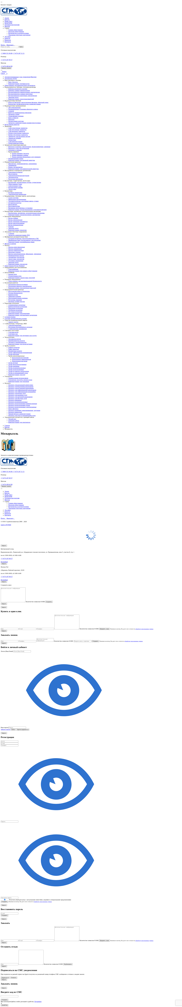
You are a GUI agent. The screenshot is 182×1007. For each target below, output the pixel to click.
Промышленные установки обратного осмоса (23, 109)
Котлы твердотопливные (16, 223)
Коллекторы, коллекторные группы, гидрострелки (24, 182)
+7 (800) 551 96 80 (6, 53)
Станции (11, 233)
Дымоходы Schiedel (14, 138)
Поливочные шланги (15, 351)
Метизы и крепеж (10, 243)
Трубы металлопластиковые (17, 364)
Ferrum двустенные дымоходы (18, 135)
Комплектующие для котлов (17, 230)
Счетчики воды (13, 332)
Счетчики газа (13, 334)
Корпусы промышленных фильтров (19, 112)
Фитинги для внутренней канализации (21, 388)
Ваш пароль (4, 727)
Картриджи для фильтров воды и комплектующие (24, 104)
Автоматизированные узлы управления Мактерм (20, 77)
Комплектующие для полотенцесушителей (22, 288)
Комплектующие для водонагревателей (21, 99)
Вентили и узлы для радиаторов (18, 148)
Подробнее (4, 562)
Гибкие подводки (14, 347)
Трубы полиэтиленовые (16, 369)
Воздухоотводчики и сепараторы (19, 291)
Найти (21, 47)
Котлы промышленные (15, 225)
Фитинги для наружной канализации (20, 397)
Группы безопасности (15, 293)
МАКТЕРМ (8, 23)
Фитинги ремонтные (15, 412)
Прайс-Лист (8, 21)
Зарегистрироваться (23, 729)
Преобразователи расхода (16, 340)
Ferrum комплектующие (16, 143)
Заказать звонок (6, 68)
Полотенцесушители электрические (20, 286)
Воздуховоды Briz (14, 206)
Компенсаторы (13, 295)
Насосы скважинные (15, 249)
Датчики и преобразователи (17, 342)
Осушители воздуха (14, 203)
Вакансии (8, 40)
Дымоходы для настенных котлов (19, 136)
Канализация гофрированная (21, 359)
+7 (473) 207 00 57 (6, 60)
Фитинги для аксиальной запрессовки (20, 385)
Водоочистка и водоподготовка (18, 33)
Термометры (12, 165)
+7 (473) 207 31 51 (18, 53)
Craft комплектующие (15, 141)
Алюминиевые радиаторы (16, 305)
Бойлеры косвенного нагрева (17, 89)
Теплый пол (12, 419)
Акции (7, 18)
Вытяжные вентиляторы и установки (20, 208)
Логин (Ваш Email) (7, 651)
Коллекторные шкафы (15, 187)
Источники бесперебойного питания (20, 327)
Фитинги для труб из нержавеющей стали (22, 415)
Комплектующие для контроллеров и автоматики (24, 215)
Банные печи (12, 274)
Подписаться (5, 977)
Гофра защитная (13, 349)
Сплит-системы (13, 198)
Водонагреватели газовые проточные (20, 94)
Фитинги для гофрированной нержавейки (22, 392)
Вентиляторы (12, 204)
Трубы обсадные (13, 354)
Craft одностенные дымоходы (17, 128)
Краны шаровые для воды (20, 153)
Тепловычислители (14, 339)
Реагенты (11, 119)
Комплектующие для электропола (19, 422)
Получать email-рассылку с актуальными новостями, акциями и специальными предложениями (40, 900)
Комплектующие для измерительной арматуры (23, 169)
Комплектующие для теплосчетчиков (20, 344)
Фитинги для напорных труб (17, 395)
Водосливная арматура (12, 124)
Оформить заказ (104, 629)
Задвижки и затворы (15, 150)
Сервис (7, 28)
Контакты (8, 42)
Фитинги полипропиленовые (17, 402)
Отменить (13, 977)
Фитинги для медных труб (17, 393)
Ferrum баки (12, 140)
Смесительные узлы (14, 186)
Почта (3, 45)
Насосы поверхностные (16, 250)
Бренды (7, 19)
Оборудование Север (15, 184)
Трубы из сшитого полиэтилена (18, 371)
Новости (7, 38)
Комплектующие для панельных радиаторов (22, 315)
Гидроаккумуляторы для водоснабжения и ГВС (23, 238)
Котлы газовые (13, 218)
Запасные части (13, 97)
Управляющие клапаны (16, 116)
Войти (13, 729)
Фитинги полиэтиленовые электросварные (22, 407)
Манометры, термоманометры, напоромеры (22, 163)
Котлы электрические (15, 220)
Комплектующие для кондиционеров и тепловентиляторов (27, 209)
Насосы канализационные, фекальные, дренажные (24, 254)
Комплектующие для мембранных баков (21, 242)
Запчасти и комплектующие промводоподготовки (24, 123)
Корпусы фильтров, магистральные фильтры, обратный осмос (28, 102)
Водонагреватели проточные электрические (22, 95)
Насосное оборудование (16, 31)
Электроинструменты (15, 172)
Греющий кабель (13, 420)
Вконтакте (11, 45)
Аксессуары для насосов (16, 259)
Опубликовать (68, 964)
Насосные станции (14, 252)
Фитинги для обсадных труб (17, 398)
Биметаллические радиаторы (17, 306)
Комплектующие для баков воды (18, 84)
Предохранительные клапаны (18, 298)
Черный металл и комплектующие (19, 414)
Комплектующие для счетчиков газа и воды (22, 335)
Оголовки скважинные (15, 260)
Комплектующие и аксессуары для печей (21, 278)
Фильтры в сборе (13, 114)
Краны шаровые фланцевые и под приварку (26, 157)
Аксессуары (12, 189)
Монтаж (7, 26)
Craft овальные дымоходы (16, 131)
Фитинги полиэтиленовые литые (19, 405)
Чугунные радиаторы (15, 312)
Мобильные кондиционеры (17, 199)
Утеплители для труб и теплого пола (20, 380)
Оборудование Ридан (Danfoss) (15, 266)
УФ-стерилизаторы (14, 107)
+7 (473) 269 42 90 (6, 66)
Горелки (11, 226)
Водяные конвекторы (15, 192)
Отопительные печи (14, 276)
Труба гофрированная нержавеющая (20, 352)
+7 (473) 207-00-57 (7, 558)
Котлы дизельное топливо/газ (17, 221)
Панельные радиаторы (15, 308)
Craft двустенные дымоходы (17, 129)
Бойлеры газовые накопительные (19, 90)
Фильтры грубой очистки (16, 301)
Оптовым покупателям (12, 25)
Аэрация (11, 111)
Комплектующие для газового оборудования (22, 271)
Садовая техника (10, 317)
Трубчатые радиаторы (15, 310)
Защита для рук (13, 322)
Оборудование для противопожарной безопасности (25, 281)
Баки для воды (13, 82)
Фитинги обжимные (15, 400)
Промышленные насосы (16, 255)
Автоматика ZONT (11, 78)
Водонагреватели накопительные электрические (24, 92)
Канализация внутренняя (20, 357)
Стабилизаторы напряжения (17, 329)
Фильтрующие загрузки (16, 121)
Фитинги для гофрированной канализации (22, 390)
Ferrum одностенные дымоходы (18, 133)
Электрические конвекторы (17, 194)
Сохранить (49, 601)
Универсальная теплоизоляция (18, 378)
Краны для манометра (15, 167)
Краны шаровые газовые (20, 155)
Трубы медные (13, 363)
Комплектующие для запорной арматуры (21, 160)
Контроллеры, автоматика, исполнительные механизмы (26, 213)
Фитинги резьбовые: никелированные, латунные (24, 410)
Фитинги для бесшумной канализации (20, 386)
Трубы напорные (13, 366)
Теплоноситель (13, 177)
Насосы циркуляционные (16, 247)
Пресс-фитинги (13, 409)
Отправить (95, 641)
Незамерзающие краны (15, 158)
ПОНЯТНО (5, 1005)
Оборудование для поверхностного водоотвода (20, 85)
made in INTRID (6, 525)
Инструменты (12, 174)
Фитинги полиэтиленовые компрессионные (22, 403)
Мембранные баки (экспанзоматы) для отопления (24, 240)
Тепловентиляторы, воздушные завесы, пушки (23, 201)
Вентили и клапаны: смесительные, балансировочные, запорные (29, 146)
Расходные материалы (15, 179)
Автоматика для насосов (16, 257)
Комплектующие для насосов (17, 264)
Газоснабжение (13, 269)
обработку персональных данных (144, 629)
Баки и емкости (13, 118)
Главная (7, 425)
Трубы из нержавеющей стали (18, 373)
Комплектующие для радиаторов (19, 313)
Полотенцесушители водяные (18, 284)
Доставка (8, 36)
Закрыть (4, 545)
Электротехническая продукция (18, 175)
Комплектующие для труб (16, 374)
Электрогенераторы (14, 325)
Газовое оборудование (15, 30)
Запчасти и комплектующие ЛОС (19, 235)
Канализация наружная (19, 361)
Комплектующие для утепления (18, 381)
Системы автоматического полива (16, 318)
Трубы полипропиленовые (17, 368)
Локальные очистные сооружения (19, 35)
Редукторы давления (15, 300)
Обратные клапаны (14, 296)
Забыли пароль (5, 729)
